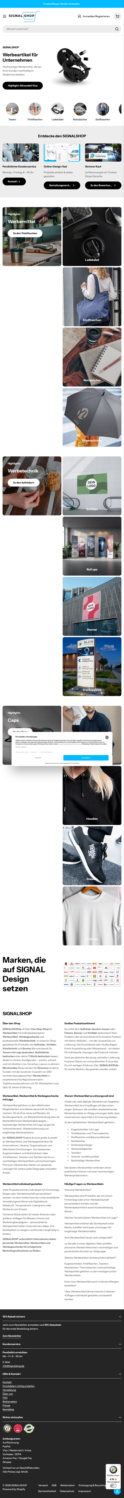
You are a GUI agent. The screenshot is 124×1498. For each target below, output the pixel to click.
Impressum (84, 1491)
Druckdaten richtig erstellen (19, 1386)
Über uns (8, 1393)
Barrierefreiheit (47, 1491)
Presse (6, 1405)
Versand (43, 1485)
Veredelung (9, 1389)
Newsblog (8, 1409)
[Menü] (119, 1466)
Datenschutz (67, 1491)
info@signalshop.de (13, 1365)
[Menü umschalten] (4, 16)
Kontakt (7, 1382)
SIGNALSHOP (18, 1485)
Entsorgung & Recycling (92, 1485)
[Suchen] (117, 29)
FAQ (5, 1397)
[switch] (113, 1486)
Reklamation (10, 1401)
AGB (54, 1485)
